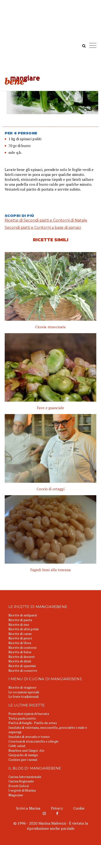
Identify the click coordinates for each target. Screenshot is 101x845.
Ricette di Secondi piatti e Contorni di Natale (46, 220)
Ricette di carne (20, 633)
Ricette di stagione (22, 687)
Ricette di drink (19, 661)
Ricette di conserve (22, 670)
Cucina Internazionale (24, 776)
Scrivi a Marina (28, 808)
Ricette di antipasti (22, 615)
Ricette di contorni (22, 647)
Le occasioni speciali (23, 692)
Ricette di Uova (19, 643)
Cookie (79, 808)
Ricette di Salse (19, 652)
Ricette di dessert (21, 656)
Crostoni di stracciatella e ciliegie (33, 741)
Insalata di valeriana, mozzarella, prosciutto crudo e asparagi (47, 729)
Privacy (57, 808)
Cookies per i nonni (22, 759)
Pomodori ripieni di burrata (28, 713)
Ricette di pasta (20, 620)
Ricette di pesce (20, 638)
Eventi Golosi (18, 786)
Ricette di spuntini (22, 666)
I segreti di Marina (22, 790)
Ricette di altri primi (23, 629)
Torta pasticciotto (22, 718)
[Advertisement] (50, 40)
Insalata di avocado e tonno (29, 736)
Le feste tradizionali (23, 696)
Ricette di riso (18, 624)
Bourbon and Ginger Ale (26, 750)
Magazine (15, 795)
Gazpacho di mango (23, 755)
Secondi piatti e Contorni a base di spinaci (43, 227)
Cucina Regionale (21, 781)
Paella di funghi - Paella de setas (32, 723)
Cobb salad (16, 745)
